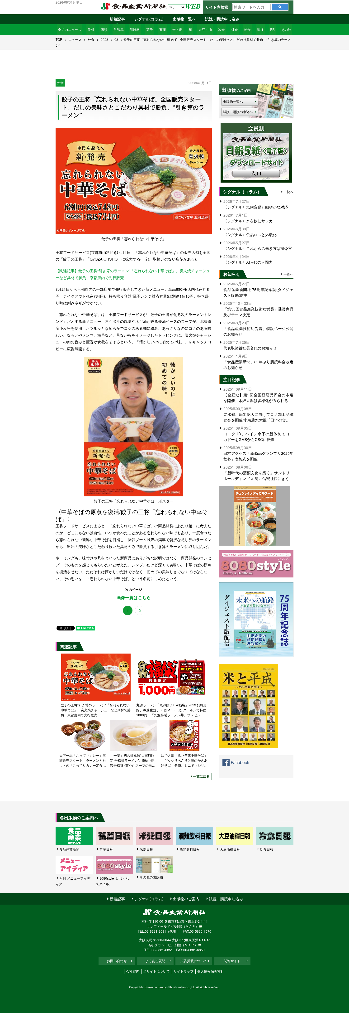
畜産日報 (106, 849)
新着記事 (117, 19)
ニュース (75, 39)
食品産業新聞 (69, 849)
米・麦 (177, 29)
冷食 (221, 29)
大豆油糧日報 (230, 849)
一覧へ (288, 191)
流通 (260, 29)
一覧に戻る (201, 776)
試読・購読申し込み (222, 19)
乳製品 (119, 29)
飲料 (91, 29)
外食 (234, 29)
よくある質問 (155, 960)
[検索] (280, 7)
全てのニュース (69, 29)
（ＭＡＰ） (190, 926)
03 (116, 39)
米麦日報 (146, 849)
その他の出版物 (151, 877)
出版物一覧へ (184, 19)
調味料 (135, 29)
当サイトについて (156, 971)
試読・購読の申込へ (238, 111)
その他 (286, 29)
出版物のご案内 (186, 899)
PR (272, 29)
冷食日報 (266, 849)
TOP (59, 39)
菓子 (149, 29)
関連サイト (232, 960)
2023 (104, 39)
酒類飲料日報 (190, 849)
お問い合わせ (117, 960)
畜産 (162, 29)
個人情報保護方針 (210, 971)
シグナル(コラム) (148, 19)
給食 (247, 29)
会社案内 (132, 971)
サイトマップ (183, 971)
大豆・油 (205, 29)
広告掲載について (193, 960)
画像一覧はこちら (134, 597)
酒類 (104, 29)
